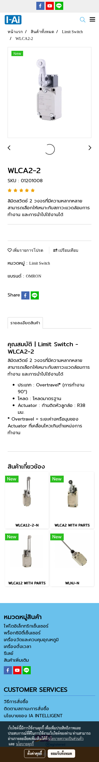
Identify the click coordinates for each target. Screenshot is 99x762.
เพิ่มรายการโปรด (27, 250)
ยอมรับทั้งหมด (61, 753)
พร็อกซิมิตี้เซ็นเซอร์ (22, 632)
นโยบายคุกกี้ (25, 744)
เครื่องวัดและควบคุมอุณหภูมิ (31, 639)
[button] (81, 19)
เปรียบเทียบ (67, 250)
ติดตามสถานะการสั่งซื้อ (26, 708)
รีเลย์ (8, 653)
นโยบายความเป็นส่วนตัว (66, 738)
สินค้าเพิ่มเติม (16, 660)
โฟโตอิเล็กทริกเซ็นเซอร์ (26, 626)
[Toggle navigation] (92, 19)
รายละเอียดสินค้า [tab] (25, 323)
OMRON (33, 276)
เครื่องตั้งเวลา (17, 646)
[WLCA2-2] (49, 92)
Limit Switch (39, 263)
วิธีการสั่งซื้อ (16, 701)
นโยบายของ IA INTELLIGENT (33, 715)
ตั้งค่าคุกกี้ (34, 753)
